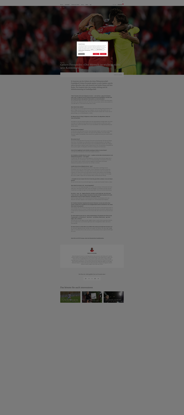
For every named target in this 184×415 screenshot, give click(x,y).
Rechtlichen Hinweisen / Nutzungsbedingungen (84, 50)
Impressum (92, 49)
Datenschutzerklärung (99, 49)
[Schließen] (107, 43)
